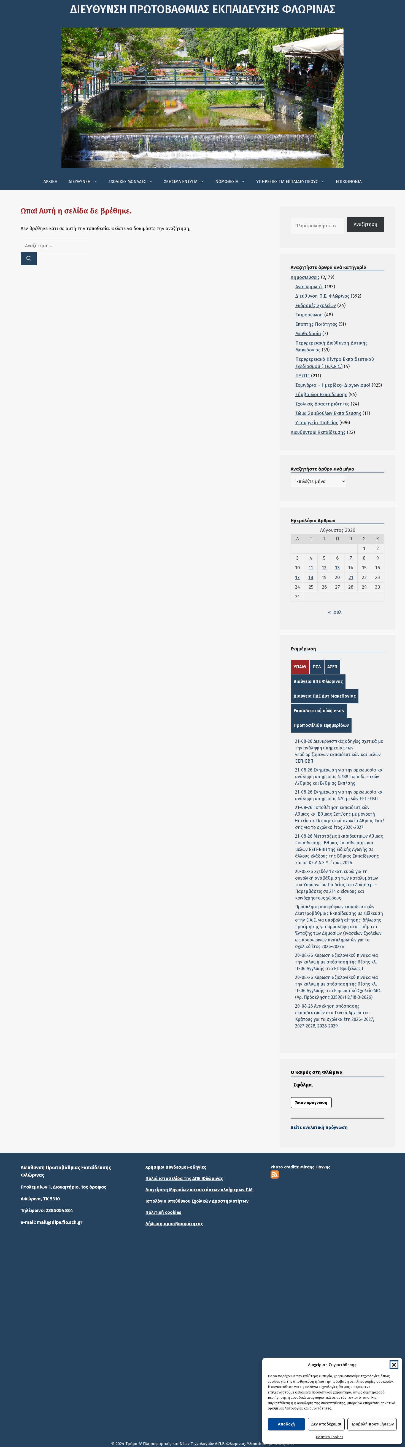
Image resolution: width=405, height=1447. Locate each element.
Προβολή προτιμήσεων (372, 1424)
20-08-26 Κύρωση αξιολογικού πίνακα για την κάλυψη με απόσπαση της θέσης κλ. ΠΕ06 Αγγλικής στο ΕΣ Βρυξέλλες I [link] (336, 962)
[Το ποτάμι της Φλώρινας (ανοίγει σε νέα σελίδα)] (202, 1302)
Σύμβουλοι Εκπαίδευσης (321, 394)
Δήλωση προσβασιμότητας (174, 1223)
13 (337, 568)
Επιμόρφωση (309, 315)
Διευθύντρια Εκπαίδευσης (318, 432)
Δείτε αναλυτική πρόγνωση (319, 1127)
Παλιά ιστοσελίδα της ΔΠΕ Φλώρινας (184, 1178)
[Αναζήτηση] (29, 258)
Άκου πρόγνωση (311, 1102)
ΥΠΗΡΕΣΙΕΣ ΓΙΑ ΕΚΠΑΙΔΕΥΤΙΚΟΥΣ (287, 181)
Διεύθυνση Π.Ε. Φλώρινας (322, 296)
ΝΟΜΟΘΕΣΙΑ (226, 181)
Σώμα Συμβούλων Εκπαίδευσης (328, 413)
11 (311, 568)
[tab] (300, 667)
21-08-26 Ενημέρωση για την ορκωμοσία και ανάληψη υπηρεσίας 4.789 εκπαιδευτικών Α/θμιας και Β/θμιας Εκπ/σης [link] (339, 776)
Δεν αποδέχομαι (326, 1424)
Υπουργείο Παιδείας (316, 423)
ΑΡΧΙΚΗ (51, 181)
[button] (394, 1365)
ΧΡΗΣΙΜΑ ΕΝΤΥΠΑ (181, 181)
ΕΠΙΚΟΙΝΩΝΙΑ (349, 181)
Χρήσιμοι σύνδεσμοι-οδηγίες (175, 1167)
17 (297, 577)
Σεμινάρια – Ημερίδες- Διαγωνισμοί (332, 385)
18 (310, 577)
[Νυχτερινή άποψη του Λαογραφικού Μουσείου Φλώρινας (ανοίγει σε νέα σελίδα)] (78, 1338)
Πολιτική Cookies (329, 1437)
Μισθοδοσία (308, 334)
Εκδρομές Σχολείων (315, 305)
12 (324, 568)
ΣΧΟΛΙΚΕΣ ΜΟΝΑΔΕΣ (127, 181)
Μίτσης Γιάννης (315, 1167)
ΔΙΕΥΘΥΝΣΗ (80, 181)
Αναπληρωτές (309, 287)
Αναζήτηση (365, 224)
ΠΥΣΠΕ (302, 376)
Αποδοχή (286, 1424)
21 (351, 577)
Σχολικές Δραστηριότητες (322, 404)
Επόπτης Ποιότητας (316, 324)
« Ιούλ (334, 612)
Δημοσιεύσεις (305, 277)
